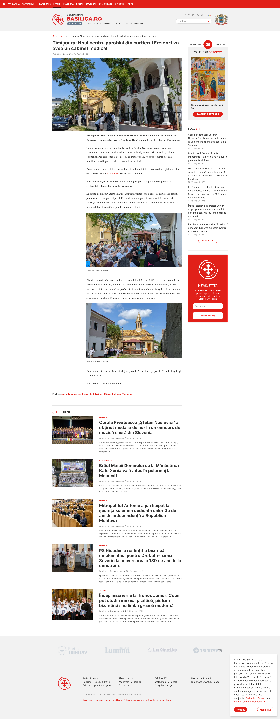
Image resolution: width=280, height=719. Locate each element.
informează (113, 173)
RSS (121, 23)
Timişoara (127, 394)
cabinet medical (69, 394)
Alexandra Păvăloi (118, 611)
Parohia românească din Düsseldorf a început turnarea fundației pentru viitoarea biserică (208, 228)
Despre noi (88, 700)
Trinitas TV (161, 678)
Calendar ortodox (110, 23)
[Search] (208, 21)
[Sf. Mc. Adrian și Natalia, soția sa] (208, 79)
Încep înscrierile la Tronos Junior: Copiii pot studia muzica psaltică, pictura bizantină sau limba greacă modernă (140, 600)
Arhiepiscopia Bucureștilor (97, 685)
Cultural (91, 4)
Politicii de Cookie (256, 698)
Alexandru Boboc (117, 571)
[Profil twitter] (189, 15)
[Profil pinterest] (198, 15)
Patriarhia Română (201, 678)
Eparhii (57, 4)
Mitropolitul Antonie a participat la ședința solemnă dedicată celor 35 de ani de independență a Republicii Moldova (137, 513)
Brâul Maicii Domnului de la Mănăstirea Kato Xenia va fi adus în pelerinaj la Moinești (139, 470)
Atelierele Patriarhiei (130, 681)
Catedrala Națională (166, 681)
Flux (195, 128)
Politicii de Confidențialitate (249, 701)
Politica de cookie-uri (134, 700)
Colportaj (124, 685)
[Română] (210, 15)
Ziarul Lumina (126, 678)
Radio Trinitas (90, 678)
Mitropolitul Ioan (112, 394)
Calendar (208, 52)
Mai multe (265, 709)
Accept (241, 709)
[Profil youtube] (202, 15)
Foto (130, 4)
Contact (128, 23)
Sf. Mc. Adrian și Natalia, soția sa (207, 106)
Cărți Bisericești (164, 685)
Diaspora (68, 4)
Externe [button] (119, 4)
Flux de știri (75, 23)
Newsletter (138, 23)
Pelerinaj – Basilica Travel (96, 681)
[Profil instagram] (193, 15)
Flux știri (208, 241)
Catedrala (45, 4)
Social (80, 4)
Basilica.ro (84, 19)
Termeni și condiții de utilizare (108, 700)
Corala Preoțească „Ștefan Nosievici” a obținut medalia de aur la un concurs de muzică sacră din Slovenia (139, 427)
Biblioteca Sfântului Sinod (205, 681)
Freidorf (99, 394)
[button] (276, 3)
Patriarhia (14, 4)
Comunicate (105, 4)
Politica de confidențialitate (158, 700)
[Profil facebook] (185, 15)
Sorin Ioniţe (68, 54)
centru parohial (86, 394)
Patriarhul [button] (28, 4)
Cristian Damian (117, 438)
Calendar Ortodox (208, 114)
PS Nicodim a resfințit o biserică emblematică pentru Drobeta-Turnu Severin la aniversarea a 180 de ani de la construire (140, 558)
